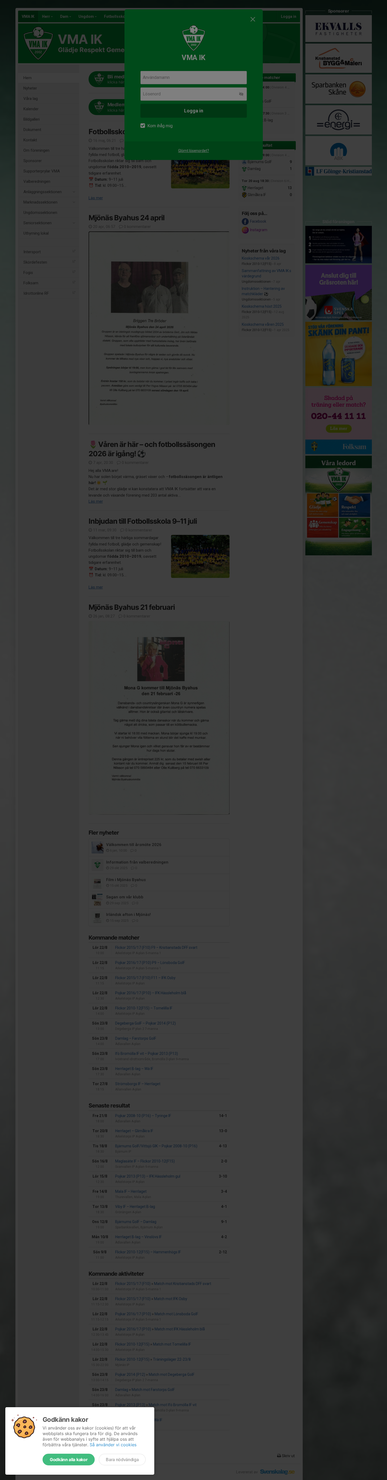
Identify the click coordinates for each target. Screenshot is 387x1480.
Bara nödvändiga (122, 1459)
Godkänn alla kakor (69, 1459)
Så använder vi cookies (113, 1444)
